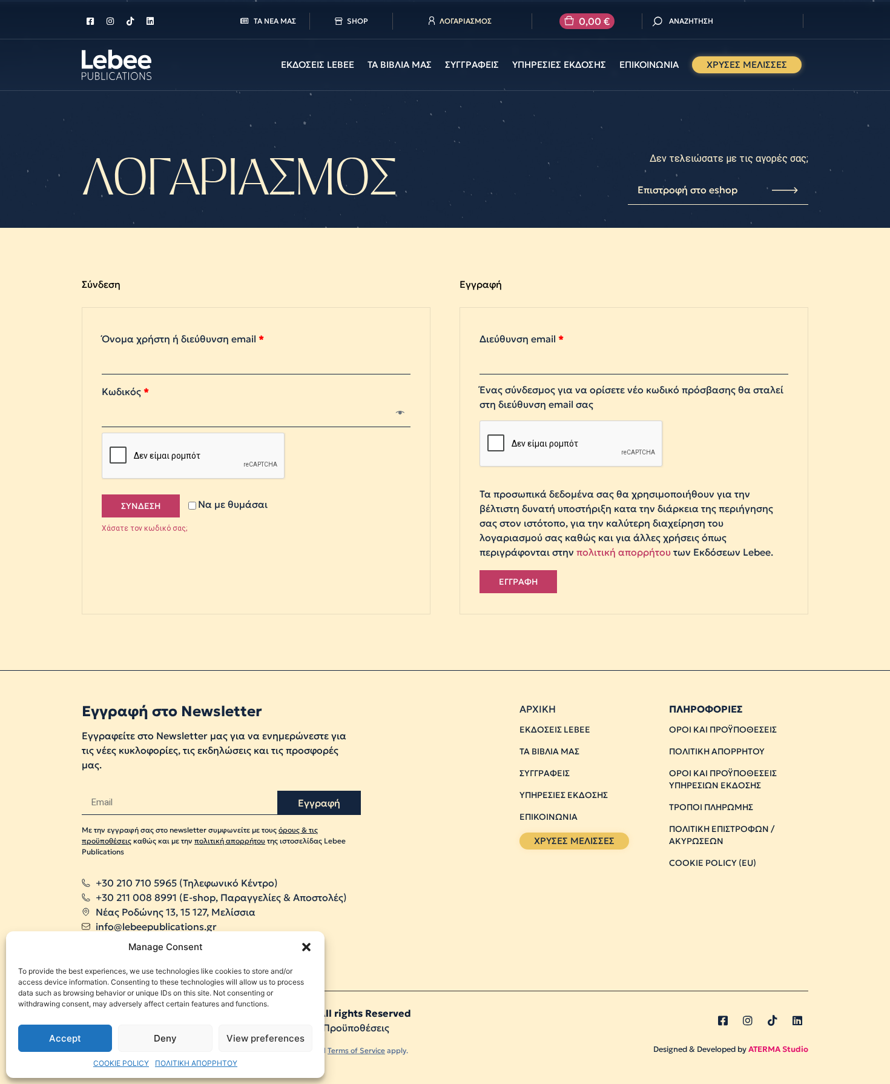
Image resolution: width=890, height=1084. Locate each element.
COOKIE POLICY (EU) (712, 862)
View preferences (265, 1038)
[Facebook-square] (90, 21)
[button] (306, 947)
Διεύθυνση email (522, 339)
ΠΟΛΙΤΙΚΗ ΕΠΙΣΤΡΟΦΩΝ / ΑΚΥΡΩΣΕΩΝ (721, 834)
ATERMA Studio (778, 1049)
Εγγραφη (518, 581)
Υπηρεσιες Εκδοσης (559, 64)
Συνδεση (140, 505)
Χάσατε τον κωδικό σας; (144, 528)
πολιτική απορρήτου (623, 552)
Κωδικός (125, 391)
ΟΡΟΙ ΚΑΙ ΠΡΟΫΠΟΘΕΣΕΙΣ (723, 729)
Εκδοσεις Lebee (317, 64)
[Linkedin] (150, 21)
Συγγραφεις (472, 64)
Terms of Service (356, 1050)
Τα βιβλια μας (400, 64)
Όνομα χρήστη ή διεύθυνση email (183, 339)
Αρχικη (537, 709)
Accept (65, 1038)
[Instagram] (110, 21)
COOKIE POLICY (121, 1063)
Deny (165, 1038)
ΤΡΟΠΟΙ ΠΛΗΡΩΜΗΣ (711, 807)
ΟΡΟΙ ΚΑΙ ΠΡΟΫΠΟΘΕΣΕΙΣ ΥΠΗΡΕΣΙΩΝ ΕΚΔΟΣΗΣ (723, 779)
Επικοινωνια (649, 64)
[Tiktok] (130, 21)
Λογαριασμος (466, 20)
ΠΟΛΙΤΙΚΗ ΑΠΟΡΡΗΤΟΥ (196, 1063)
